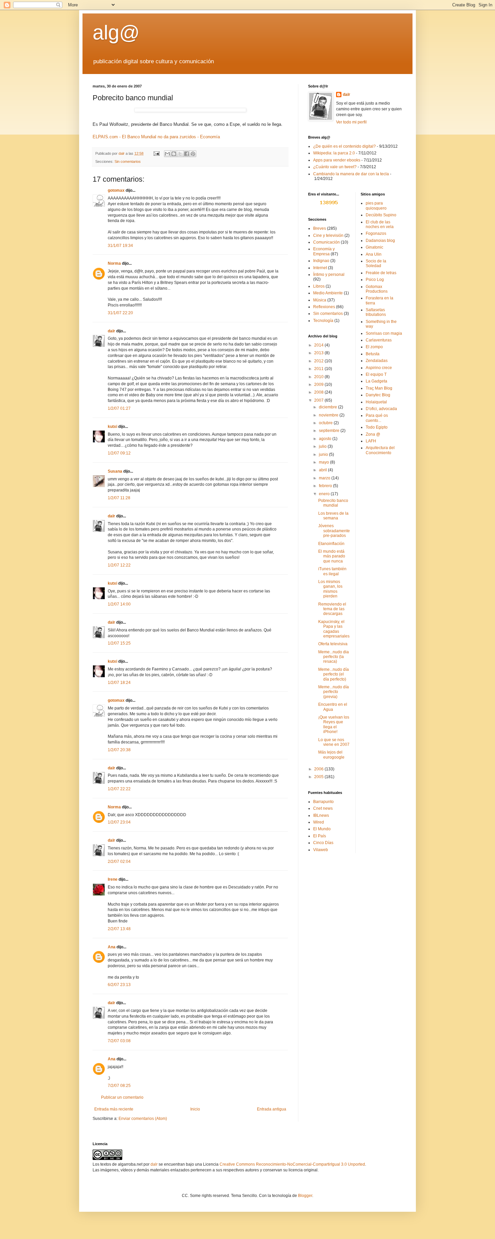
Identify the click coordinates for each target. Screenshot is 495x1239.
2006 (319, 769)
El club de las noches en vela (380, 224)
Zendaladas (377, 360)
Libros (319, 286)
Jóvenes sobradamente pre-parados (334, 530)
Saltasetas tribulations (376, 312)
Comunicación (326, 242)
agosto (325, 438)
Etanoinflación (331, 543)
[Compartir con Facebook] (186, 153)
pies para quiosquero (376, 205)
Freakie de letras (381, 272)
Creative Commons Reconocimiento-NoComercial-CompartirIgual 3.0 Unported (292, 1164)
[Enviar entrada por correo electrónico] (156, 153)
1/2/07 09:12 (119, 453)
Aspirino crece (379, 367)
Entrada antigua (271, 1109)
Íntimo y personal (328, 274)
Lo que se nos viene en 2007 (334, 742)
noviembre (329, 415)
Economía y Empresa (324, 251)
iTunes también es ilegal (332, 571)
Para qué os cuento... (377, 418)
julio (323, 446)
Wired (318, 822)
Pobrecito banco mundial (333, 503)
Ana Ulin (374, 254)
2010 (319, 376)
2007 (319, 400)
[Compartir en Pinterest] (193, 153)
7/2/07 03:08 (119, 1040)
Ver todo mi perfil (351, 122)
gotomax (116, 190)
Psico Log (375, 279)
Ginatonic (374, 247)
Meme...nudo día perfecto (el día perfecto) (333, 674)
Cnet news (323, 808)
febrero (326, 485)
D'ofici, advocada (381, 408)
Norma (114, 263)
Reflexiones (324, 306)
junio (324, 454)
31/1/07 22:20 (120, 313)
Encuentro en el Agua (332, 707)
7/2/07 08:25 (119, 1085)
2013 (319, 353)
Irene (113, 879)
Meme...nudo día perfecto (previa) (333, 692)
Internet (320, 267)
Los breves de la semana (333, 515)
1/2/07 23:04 (119, 822)
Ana (112, 947)
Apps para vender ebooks (336, 160)
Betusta (373, 354)
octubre (326, 423)
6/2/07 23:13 (119, 984)
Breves (319, 228)
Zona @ (373, 434)
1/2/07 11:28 (119, 498)
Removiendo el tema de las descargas (332, 609)
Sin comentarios (127, 161)
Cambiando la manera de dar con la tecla (351, 174)
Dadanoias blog (380, 240)
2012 (319, 361)
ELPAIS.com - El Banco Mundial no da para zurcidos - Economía (156, 136)
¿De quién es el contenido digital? (344, 146)
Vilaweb (320, 849)
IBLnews (321, 815)
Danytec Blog (378, 395)
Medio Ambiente (328, 293)
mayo (324, 462)
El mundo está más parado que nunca (331, 556)
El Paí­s (319, 836)
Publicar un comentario (122, 1097)
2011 (319, 368)
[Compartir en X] (180, 153)
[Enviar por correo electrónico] (167, 153)
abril (323, 470)
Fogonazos (376, 233)
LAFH (371, 441)
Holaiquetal (376, 402)
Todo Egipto (377, 427)
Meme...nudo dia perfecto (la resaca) (333, 657)
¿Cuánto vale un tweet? (335, 167)
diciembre (328, 407)
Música (319, 300)
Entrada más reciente (113, 1109)
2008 (319, 392)
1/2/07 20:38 (119, 750)
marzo (325, 478)
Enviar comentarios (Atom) (143, 1118)
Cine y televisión (328, 235)
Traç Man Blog (379, 388)
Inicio (195, 1109)
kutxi (112, 426)
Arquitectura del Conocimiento (380, 450)
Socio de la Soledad (376, 263)
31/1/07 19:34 (120, 245)
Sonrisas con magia (384, 333)
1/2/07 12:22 (119, 565)
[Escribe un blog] (173, 153)
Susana (115, 471)
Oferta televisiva (333, 644)
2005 (319, 776)
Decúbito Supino (381, 215)
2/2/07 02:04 (119, 861)
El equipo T (376, 374)
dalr (111, 331)
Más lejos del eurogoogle (331, 754)
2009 (319, 384)
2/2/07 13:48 (119, 928)
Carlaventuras (379, 340)
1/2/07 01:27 (119, 408)
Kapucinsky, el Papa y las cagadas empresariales (334, 629)
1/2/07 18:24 (119, 682)
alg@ (116, 32)
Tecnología (323, 320)
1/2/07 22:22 (119, 789)
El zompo (374, 346)
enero (325, 493)
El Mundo (322, 829)
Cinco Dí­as (323, 842)
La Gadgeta (376, 381)
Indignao (321, 260)
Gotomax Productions (377, 289)
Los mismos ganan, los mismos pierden (330, 588)
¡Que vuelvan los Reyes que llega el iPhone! (333, 724)
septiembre (329, 430)
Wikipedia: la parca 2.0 (334, 153)
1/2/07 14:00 (119, 604)
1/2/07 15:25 (119, 643)
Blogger (305, 1195)
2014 (319, 345)
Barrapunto (323, 801)
